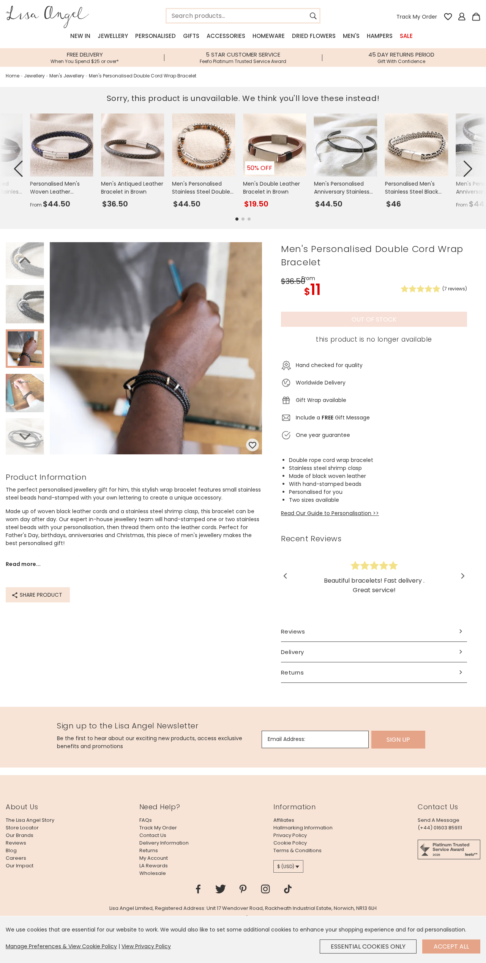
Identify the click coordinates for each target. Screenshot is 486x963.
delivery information (164, 842)
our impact (19, 865)
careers (16, 858)
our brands (19, 835)
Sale (406, 36)
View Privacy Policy (146, 946)
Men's (351, 36)
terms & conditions (297, 850)
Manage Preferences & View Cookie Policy (61, 946)
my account (153, 858)
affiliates (283, 820)
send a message (438, 820)
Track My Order (416, 16)
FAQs (145, 820)
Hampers (380, 36)
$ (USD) (285, 866)
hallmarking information (303, 827)
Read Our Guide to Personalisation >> (330, 513)
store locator (22, 827)
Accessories (226, 36)
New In (80, 36)
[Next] (25, 435)
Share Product (40, 595)
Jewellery (113, 36)
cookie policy (290, 842)
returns (148, 850)
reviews (16, 842)
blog (11, 850)
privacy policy (290, 835)
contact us (152, 835)
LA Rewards (153, 865)
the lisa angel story (30, 820)
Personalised (155, 36)
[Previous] (25, 261)
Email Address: (286, 739)
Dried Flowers (314, 36)
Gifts (191, 36)
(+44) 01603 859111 (440, 827)
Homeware (268, 36)
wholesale (152, 873)
